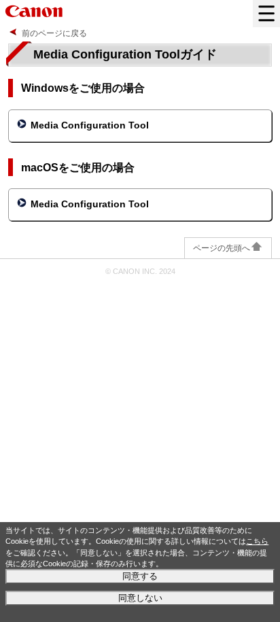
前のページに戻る (54, 33)
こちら (257, 541)
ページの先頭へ (221, 248)
